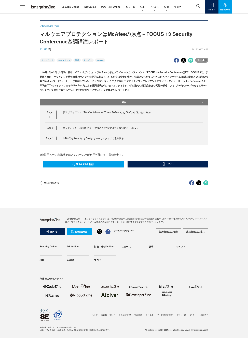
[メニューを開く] (23, 7)
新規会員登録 (84, 164)
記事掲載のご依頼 (168, 231)
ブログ (177, 6)
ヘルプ (95, 314)
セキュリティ (64, 60)
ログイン (170, 164)
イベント (154, 6)
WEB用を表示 (51, 183)
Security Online (70, 6)
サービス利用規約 (165, 314)
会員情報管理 (125, 314)
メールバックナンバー (124, 230)
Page (49, 127)
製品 (77, 60)
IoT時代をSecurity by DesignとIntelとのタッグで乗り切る (93, 138)
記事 (142, 6)
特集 (166, 6)
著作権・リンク (108, 314)
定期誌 (70, 260)
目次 (124, 102)
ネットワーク (47, 60)
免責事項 (138, 314)
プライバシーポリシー (187, 314)
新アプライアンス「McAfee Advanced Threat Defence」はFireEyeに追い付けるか (106, 112)
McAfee (100, 60)
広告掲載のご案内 (195, 231)
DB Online (90, 6)
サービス (88, 60)
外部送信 (204, 314)
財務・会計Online (110, 6)
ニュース (130, 6)
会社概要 (150, 314)
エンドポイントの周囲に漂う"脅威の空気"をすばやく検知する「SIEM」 (101, 127)
